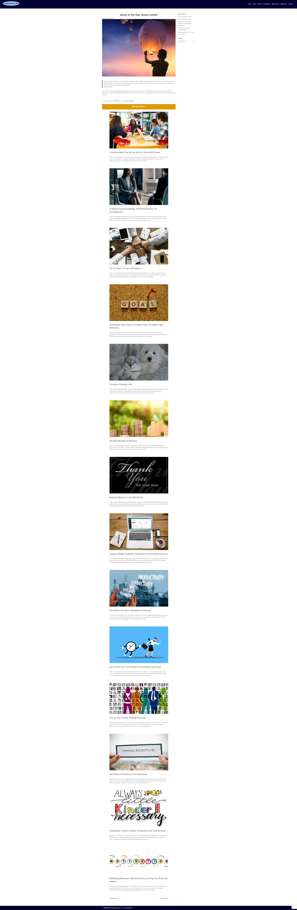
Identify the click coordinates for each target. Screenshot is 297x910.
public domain (130, 101)
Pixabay (117, 101)
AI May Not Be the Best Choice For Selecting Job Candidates (185, 23)
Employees (284, 4)
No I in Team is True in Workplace (125, 268)
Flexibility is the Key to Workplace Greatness (130, 610)
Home (249, 4)
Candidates (266, 4)
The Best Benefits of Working (123, 440)
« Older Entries (113, 898)
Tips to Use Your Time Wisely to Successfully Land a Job (135, 666)
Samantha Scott (108, 18)
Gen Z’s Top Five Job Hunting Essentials (127, 717)
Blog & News (275, 4)
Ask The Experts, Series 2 (185, 17)
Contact (290, 4)
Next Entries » (164, 898)
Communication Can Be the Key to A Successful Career (134, 152)
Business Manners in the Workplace (126, 497)
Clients (260, 4)
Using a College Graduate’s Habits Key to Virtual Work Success (138, 553)
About (254, 4)
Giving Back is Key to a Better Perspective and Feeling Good (137, 830)
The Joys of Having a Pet (120, 384)
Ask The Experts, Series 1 (185, 19)
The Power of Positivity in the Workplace (128, 774)
